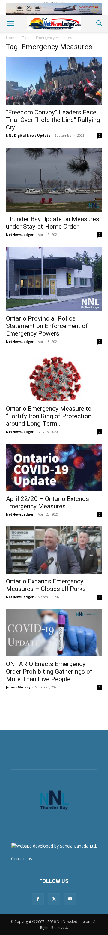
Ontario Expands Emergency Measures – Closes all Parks (46, 585)
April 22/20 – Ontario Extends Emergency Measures (47, 502)
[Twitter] (54, 899)
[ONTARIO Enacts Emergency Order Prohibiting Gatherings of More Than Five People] (54, 632)
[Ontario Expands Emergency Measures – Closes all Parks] (54, 550)
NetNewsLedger (20, 234)
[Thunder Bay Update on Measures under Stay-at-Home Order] (54, 180)
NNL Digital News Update (28, 135)
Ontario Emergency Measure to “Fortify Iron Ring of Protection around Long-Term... (49, 416)
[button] (10, 23)
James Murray (18, 687)
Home (11, 37)
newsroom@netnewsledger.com (65, 858)
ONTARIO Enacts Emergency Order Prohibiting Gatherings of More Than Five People (49, 671)
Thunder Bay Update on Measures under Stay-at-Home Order (52, 222)
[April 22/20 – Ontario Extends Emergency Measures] (54, 467)
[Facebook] (38, 899)
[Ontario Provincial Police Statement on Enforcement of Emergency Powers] (54, 279)
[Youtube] (70, 899)
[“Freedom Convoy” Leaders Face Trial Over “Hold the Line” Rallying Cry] (54, 81)
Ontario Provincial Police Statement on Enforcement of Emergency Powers (47, 326)
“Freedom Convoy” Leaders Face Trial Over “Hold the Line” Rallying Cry (53, 120)
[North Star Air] (54, 9)
